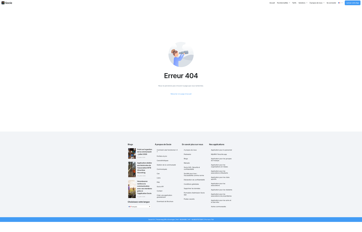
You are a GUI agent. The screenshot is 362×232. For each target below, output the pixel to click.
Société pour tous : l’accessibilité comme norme (194, 174)
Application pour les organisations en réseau (219, 166)
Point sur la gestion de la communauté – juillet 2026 (144, 151)
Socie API (160, 186)
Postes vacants (189, 199)
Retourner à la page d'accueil (181, 94)
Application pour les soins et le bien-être (221, 201)
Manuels (187, 163)
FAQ (158, 182)
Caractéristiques (162, 160)
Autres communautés (218, 206)
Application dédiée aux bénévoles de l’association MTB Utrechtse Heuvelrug (144, 168)
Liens (158, 178)
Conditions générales (191, 184)
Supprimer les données (192, 188)
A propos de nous (190, 150)
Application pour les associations (218, 184)
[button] (139, 206)
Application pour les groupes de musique (221, 159)
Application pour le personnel (221, 150)
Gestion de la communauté (166, 165)
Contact (159, 191)
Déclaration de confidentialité (194, 180)
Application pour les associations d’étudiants (219, 172)
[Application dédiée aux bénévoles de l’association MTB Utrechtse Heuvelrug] (132, 169)
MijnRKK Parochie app (219, 154)
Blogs (186, 159)
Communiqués (162, 169)
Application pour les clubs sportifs (220, 178)
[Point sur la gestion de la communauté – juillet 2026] (132, 153)
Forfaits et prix (162, 156)
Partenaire (187, 154)
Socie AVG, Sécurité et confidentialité (192, 168)
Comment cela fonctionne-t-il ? (167, 151)
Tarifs (294, 3)
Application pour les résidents (221, 190)
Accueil (272, 3)
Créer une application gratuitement (164, 196)
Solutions (302, 3)
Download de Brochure (165, 201)
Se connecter (331, 3)
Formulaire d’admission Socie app (194, 194)
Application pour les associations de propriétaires (221, 195)
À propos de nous (316, 3)
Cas (158, 173)
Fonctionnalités (282, 3)
